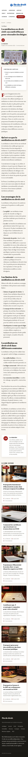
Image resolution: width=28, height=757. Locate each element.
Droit (4, 13)
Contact (21, 16)
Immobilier (19, 13)
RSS (13, 731)
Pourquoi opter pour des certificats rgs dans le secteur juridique (12, 647)
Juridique (12, 10)
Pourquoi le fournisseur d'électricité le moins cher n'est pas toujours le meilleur (13, 487)
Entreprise (10, 13)
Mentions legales (6, 731)
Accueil (4, 10)
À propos (12, 16)
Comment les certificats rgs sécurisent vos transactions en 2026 (12, 527)
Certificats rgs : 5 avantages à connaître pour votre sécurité (11, 607)
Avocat (19, 10)
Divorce (4, 16)
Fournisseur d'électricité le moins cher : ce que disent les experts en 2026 (12, 567)
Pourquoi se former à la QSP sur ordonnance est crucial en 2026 (11, 687)
